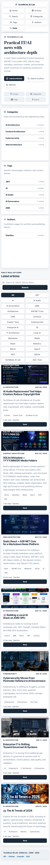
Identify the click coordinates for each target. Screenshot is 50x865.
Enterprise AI (12, 327)
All (13, 295)
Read (25, 424)
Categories (38, 16)
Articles (38, 10)
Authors (38, 22)
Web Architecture (11, 537)
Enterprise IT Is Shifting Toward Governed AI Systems (20, 746)
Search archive (37, 78)
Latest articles (15, 78)
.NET (37, 295)
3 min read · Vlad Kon (11, 420)
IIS (37, 327)
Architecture (12, 311)
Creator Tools (13, 322)
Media (37, 338)
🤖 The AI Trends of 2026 (17, 810)
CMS (13, 316)
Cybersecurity (37, 322)
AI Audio (37, 300)
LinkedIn (20, 856)
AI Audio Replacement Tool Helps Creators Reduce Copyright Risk (22, 393)
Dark (15, 28)
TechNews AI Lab (26, 4)
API (4, 856)
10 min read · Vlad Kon (11, 577)
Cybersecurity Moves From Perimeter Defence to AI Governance (24, 679)
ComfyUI (37, 316)
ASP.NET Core (37, 311)
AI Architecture (10, 387)
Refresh (12, 85)
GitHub (12, 856)
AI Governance (12, 306)
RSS (28, 856)
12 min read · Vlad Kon (11, 640)
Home (15, 10)
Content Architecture (14, 453)
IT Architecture (12, 333)
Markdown (13, 338)
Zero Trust (37, 360)
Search (15, 16)
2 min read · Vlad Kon (11, 836)
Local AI (37, 333)
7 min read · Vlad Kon (11, 504)
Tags (15, 22)
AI (13, 300)
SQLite (37, 354)
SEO (13, 354)
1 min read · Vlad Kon (11, 707)
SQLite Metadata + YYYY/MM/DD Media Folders (20, 459)
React (12, 343)
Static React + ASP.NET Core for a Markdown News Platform (21, 543)
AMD (37, 306)
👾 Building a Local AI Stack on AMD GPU (15, 616)
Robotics (37, 343)
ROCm (13, 349)
